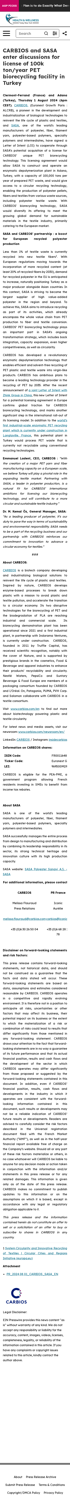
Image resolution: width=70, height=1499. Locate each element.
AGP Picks (9, 5)
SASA (15, 125)
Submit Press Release (20, 1485)
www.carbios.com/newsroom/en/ (41, 732)
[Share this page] (64, 33)
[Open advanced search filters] (54, 33)
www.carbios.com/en (25, 709)
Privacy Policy (53, 1493)
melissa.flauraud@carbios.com (24, 919)
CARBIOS (9, 570)
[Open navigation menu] (6, 33)
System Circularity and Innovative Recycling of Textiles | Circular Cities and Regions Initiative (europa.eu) (35, 1253)
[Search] (46, 33)
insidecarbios (58, 739)
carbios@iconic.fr (58, 919)
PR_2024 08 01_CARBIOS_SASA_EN (32, 1274)
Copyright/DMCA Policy (23, 1493)
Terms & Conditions (52, 1485)
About (18, 1477)
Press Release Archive (41, 1477)
